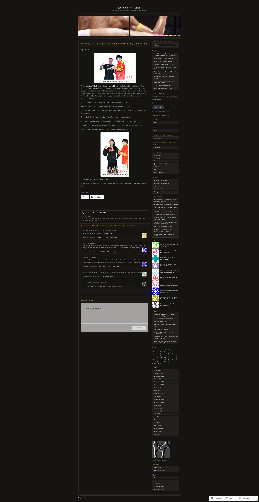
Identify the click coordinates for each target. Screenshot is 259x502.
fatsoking (90, 286)
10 (169, 355)
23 (165, 359)
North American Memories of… (169, 291)
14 (157, 357)
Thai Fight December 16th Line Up (164, 214)
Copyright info (158, 189)
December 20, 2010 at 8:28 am (103, 252)
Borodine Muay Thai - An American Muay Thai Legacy (164, 82)
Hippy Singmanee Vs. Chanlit (163, 88)
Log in (156, 481)
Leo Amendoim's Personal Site (163, 318)
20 (153, 359)
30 (165, 361)
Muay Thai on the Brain (161, 329)
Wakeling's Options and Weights (164, 64)
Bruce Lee (88, 218)
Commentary (158, 138)
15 (161, 357)
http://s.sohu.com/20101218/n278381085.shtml (98, 233)
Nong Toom (84, 220)
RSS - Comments (159, 470)
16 (165, 357)
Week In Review (159, 172)
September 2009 (159, 428)
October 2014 (158, 370)
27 (153, 361)
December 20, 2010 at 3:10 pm (100, 276)
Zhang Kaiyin (93, 220)
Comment (139, 327)
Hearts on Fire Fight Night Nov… (169, 251)
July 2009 (157, 434)
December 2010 (159, 399)
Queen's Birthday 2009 (161, 164)
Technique (157, 166)
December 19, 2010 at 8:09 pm (104, 237)
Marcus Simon (133, 218)
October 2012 (158, 387)
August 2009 (158, 431)
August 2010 (158, 411)
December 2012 (159, 382)
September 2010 (159, 408)
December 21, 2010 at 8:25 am (109, 286)
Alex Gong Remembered (161, 183)
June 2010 (157, 417)
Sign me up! (158, 107)
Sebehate (163, 251)
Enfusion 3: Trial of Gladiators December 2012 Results (163, 230)
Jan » (159, 363)
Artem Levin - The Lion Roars (163, 61)
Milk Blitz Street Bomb (160, 321)
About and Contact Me (161, 180)
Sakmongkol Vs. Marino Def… (169, 285)
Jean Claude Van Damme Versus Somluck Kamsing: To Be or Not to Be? (166, 54)
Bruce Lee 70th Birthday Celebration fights (99, 86)
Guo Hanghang (97, 218)
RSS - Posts (157, 467)
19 (176, 357)
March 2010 (157, 425)
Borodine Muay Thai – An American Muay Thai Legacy (165, 218)
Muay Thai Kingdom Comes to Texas (165, 207)
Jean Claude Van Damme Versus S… (169, 271)
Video (155, 122)
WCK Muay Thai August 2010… (168, 298)
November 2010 (159, 402)
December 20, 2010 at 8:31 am (106, 266)
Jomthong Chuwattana (121, 218)
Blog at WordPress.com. (84, 498)
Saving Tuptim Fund (160, 192)
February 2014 (158, 373)
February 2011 (158, 393)
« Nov (154, 363)
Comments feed (159, 486)
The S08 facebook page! (160, 115)
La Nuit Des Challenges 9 (162, 85)
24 (169, 359)
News (89, 216)
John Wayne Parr (108, 218)
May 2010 (157, 419)
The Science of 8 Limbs (129, 7)
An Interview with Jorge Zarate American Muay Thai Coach (163, 210)
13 (153, 357)
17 (169, 357)
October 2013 (158, 379)
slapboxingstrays (165, 277)
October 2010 (158, 405)
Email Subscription (159, 93)
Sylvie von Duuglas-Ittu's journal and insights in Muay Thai (165, 342)
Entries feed (157, 483)
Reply (115, 237)
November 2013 (159, 376)
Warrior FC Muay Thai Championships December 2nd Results (165, 223)
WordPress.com (158, 489)
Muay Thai (142, 218)
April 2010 (157, 422)
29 (161, 361)
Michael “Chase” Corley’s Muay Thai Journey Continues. (165, 200)
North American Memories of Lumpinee (166, 204)
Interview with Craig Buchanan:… (168, 265)
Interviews (157, 147)
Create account (158, 478)
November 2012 (159, 385)
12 (176, 355)
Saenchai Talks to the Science (163, 58)
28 (157, 361)
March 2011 (157, 390)
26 (176, 359)
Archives (156, 186)
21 (157, 359)
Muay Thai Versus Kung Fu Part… (168, 304)
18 (172, 357)
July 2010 (157, 414)
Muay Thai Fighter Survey (168, 258)
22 (161, 359)
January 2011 (158, 396)
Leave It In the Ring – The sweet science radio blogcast (164, 315)
